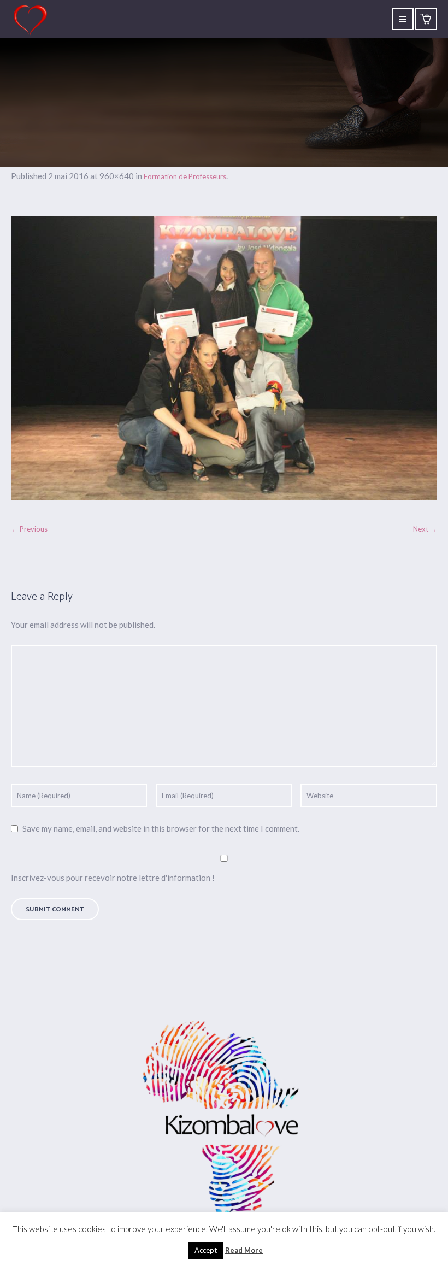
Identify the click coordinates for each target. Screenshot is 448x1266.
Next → (425, 529)
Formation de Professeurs (185, 176)
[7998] (224, 358)
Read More (244, 1250)
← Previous (29, 529)
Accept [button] (205, 1250)
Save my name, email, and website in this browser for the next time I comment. (160, 828)
